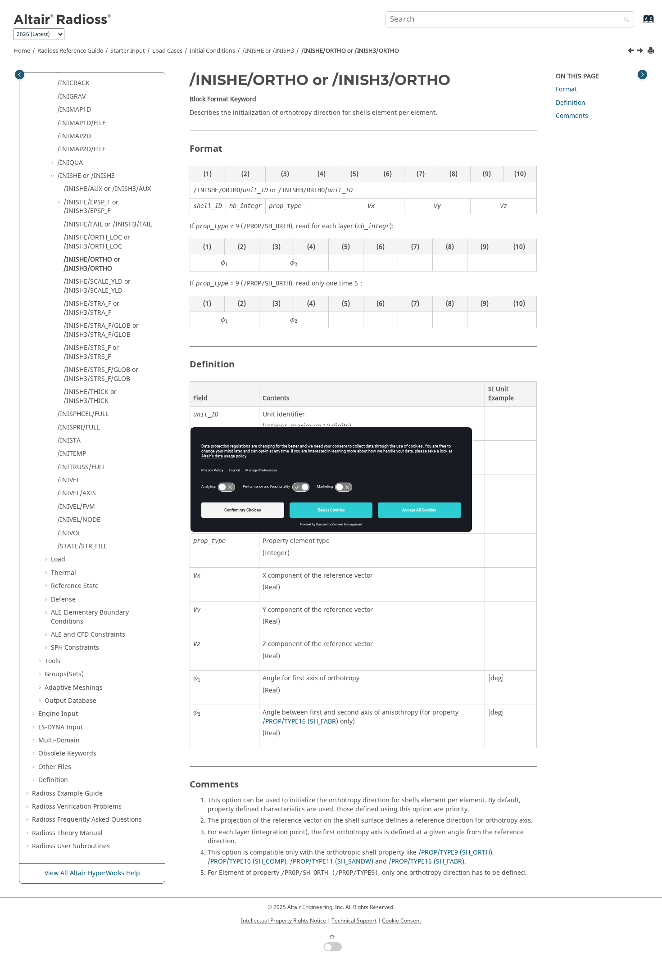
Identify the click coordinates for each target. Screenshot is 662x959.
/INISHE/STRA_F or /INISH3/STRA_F (91, 308)
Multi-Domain (59, 740)
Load (58, 559)
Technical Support (353, 921)
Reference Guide (70, 51)
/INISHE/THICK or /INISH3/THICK (90, 396)
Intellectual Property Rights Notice (283, 921)
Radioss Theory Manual (67, 833)
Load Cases (167, 51)
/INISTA (69, 440)
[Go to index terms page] (639, 23)
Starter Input (127, 51)
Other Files (54, 767)
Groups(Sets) (64, 674)
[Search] (624, 20)
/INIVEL (68, 480)
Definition (53, 780)
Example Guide (67, 793)
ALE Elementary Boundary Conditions (90, 617)
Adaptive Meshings (74, 687)
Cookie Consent (401, 921)
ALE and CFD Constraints (88, 634)
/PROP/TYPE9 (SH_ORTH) (455, 852)
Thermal (63, 573)
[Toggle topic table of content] (642, 74)
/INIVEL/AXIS (76, 493)
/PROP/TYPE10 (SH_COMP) (247, 861)
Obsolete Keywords (67, 753)
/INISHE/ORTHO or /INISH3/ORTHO (350, 51)
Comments (572, 116)
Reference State (75, 586)
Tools (52, 661)
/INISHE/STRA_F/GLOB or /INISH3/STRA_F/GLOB (101, 330)
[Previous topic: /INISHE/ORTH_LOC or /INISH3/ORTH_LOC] (631, 51)
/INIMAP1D (74, 109)
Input (60, 727)
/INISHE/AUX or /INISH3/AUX (107, 189)
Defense (63, 599)
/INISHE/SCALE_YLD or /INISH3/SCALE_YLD (97, 286)
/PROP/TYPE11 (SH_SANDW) (331, 861)
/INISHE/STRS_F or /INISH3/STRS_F (91, 352)
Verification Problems (77, 806)
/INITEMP (71, 453)
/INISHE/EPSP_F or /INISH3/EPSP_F (90, 207)
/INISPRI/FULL (78, 427)
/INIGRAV (71, 96)
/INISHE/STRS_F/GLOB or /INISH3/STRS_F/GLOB (100, 374)
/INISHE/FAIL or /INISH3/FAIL (107, 224)
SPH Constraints (75, 647)
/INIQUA (70, 162)
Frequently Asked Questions (87, 819)
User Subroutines (71, 846)
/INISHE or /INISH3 (268, 51)
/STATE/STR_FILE (82, 546)
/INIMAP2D (74, 136)
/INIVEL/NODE (78, 520)
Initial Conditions (212, 51)
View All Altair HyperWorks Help (92, 873)
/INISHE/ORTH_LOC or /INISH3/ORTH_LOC (96, 242)
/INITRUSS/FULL (81, 467)
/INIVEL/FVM (76, 506)
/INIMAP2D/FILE (81, 149)
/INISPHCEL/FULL (83, 414)
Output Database (70, 701)
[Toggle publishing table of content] (19, 74)
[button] (53, 83)
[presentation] (224, 263)
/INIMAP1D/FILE (81, 123)
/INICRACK (73, 83)
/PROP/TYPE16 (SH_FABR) (300, 721)
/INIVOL (69, 533)
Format (566, 89)
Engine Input (58, 714)
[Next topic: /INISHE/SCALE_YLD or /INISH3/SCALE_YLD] (640, 51)
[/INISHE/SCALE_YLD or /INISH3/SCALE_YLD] (640, 51)
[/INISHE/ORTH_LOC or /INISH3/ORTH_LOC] (631, 51)
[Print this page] (651, 51)
